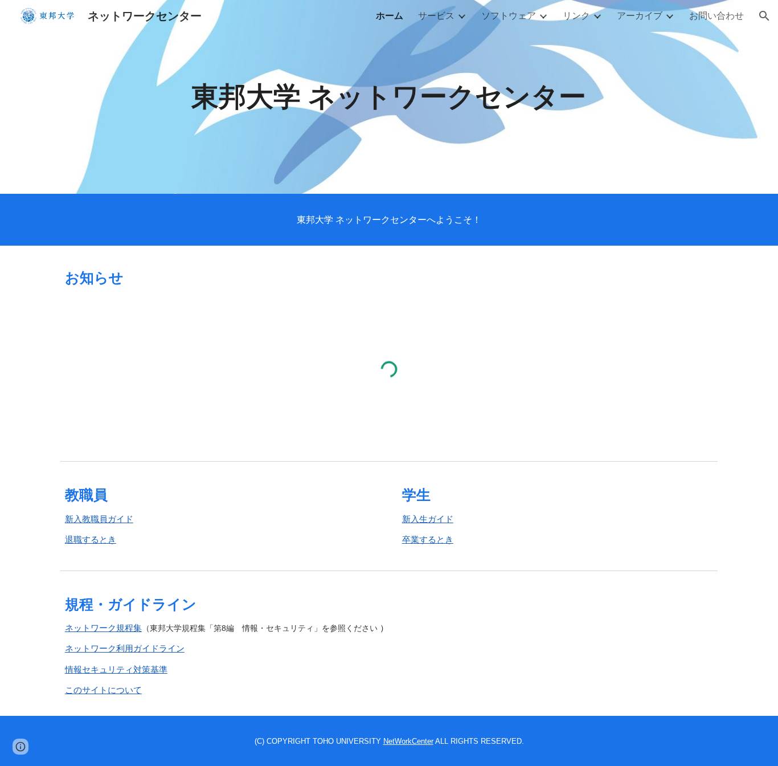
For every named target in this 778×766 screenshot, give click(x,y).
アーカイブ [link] (639, 15)
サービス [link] (436, 15)
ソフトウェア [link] (508, 15)
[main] (388, 97)
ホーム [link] (389, 15)
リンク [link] (576, 15)
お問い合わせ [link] (716, 15)
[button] (764, 16)
